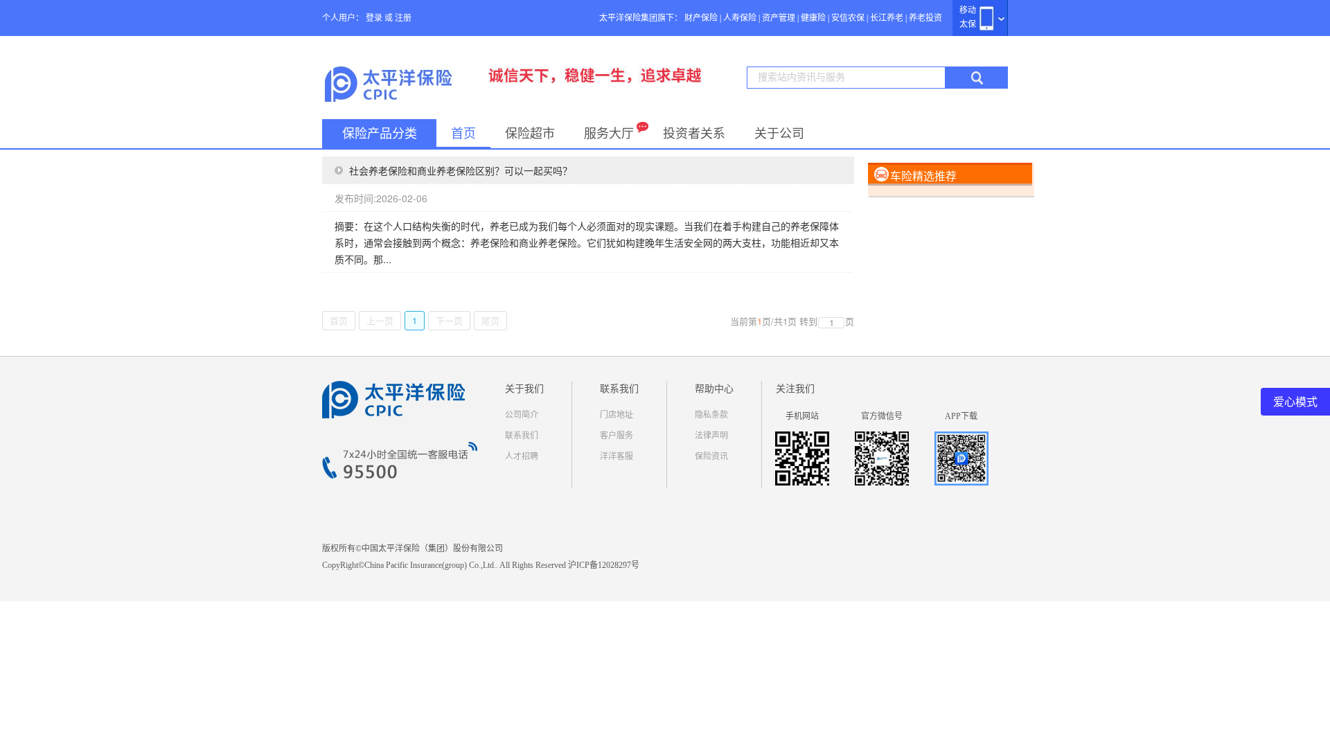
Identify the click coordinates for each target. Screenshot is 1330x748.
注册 (403, 18)
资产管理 (778, 18)
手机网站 (802, 416)
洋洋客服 (616, 456)
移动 (967, 10)
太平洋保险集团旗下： (640, 18)
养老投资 (925, 18)
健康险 (813, 18)
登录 (374, 18)
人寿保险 (739, 18)
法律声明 (711, 435)
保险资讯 (711, 456)
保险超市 (530, 134)
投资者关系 (694, 134)
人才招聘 (521, 456)
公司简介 (521, 415)
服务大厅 (609, 134)
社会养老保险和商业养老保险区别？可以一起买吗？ (460, 170)
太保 (967, 24)
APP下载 (961, 416)
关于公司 (779, 134)
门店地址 (616, 415)
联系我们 (521, 435)
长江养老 (886, 18)
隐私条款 (711, 415)
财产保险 (701, 18)
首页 (463, 134)
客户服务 (616, 435)
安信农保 (847, 18)
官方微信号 (882, 416)
